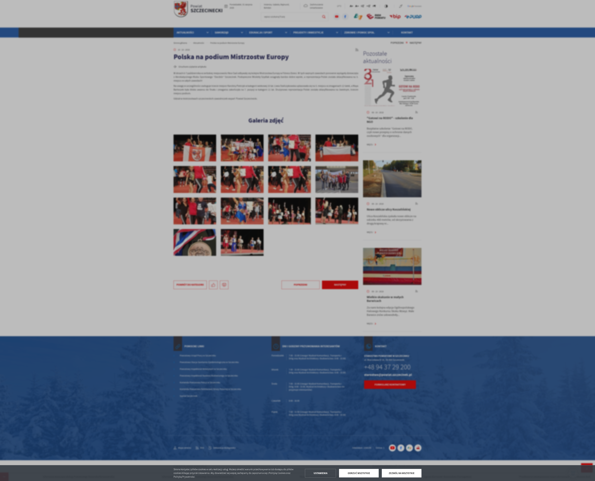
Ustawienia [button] (320, 473)
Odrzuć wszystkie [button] (359, 473)
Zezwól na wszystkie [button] (401, 473)
